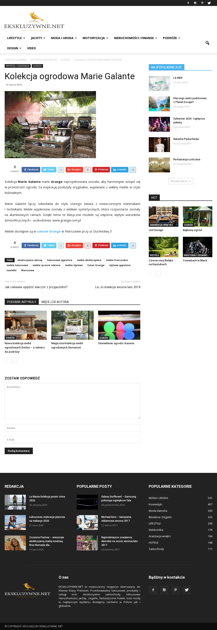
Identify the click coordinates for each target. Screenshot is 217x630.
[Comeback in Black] (198, 247)
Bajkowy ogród (192, 230)
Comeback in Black (195, 260)
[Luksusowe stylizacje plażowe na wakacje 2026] (15, 522)
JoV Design (156, 230)
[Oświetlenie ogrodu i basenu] (119, 325)
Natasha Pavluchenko (186, 139)
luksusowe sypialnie (59, 260)
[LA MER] (159, 83)
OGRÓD (37, 65)
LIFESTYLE (14, 38)
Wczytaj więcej (179, 181)
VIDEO (31, 48)
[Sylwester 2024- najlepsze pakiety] (159, 124)
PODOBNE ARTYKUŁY (21, 302)
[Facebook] (188, 3)
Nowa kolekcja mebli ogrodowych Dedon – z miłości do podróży (25, 347)
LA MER (177, 77)
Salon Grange (95, 265)
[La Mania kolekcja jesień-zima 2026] (15, 502)
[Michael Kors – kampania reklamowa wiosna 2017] (87, 522)
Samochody (156, 549)
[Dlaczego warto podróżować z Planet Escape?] (159, 103)
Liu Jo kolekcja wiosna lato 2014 (117, 287)
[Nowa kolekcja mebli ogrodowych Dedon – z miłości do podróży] (26, 325)
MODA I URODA (62, 38)
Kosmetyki (155, 504)
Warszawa (27, 270)
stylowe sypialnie (120, 265)
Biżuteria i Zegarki (195, 255)
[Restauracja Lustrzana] (159, 165)
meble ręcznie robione (46, 265)
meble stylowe (74, 265)
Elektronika (156, 530)
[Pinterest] (202, 3)
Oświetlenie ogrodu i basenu (116, 343)
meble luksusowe (17, 265)
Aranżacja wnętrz (161, 224)
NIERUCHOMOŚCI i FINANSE (134, 38)
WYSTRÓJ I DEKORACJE (17, 65)
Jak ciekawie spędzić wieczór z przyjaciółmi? (36, 287)
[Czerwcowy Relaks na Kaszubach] (163, 247)
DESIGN (12, 48)
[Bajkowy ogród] (198, 216)
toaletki (12, 270)
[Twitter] (209, 3)
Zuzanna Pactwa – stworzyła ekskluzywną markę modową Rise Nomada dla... (46, 541)
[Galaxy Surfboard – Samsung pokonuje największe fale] (87, 502)
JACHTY (36, 38)
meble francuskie (117, 260)
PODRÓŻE (170, 38)
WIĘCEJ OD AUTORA (55, 302)
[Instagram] (195, 3)
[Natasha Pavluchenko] (159, 144)
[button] (207, 43)
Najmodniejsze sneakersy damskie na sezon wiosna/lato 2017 (119, 541)
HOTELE (154, 255)
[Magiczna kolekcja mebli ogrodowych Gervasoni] (72, 325)
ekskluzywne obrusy (29, 260)
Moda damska (158, 511)
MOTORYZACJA (94, 38)
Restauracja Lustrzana (186, 159)
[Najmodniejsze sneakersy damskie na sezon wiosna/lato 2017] (87, 543)
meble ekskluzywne (89, 260)
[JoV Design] (163, 216)
